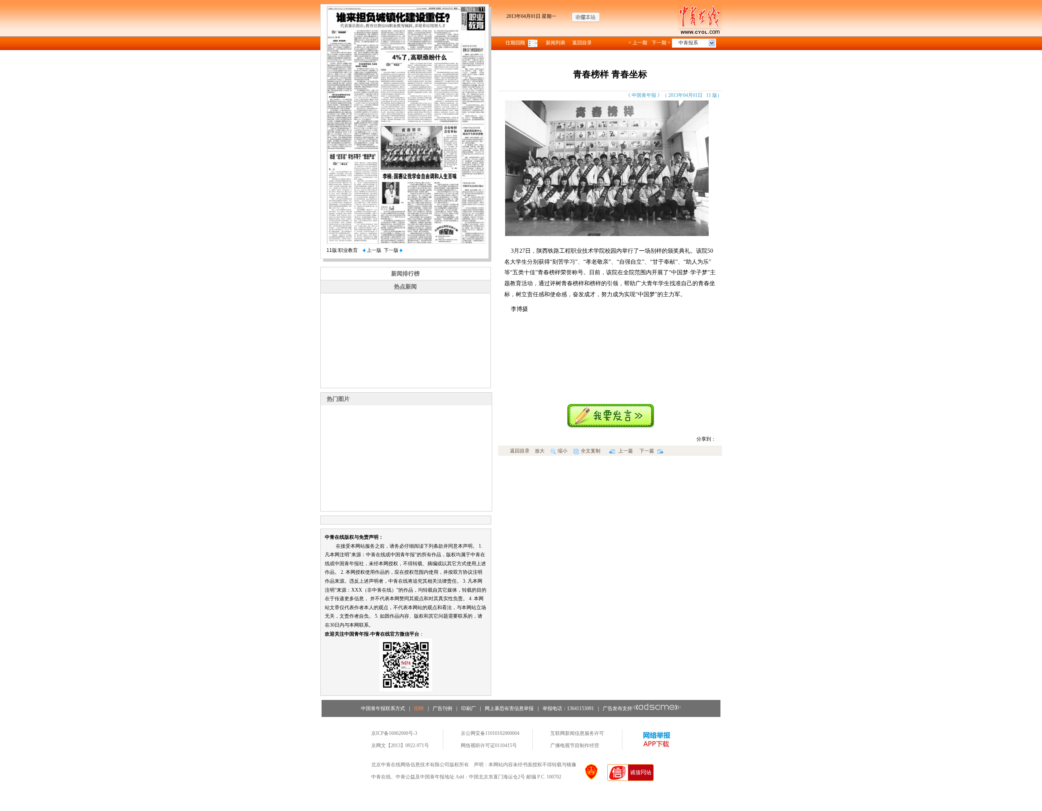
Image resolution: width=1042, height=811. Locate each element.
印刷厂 (468, 708)
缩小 (562, 451)
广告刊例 (442, 708)
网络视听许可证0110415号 (489, 745)
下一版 (392, 250)
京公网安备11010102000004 (490, 733)
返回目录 (582, 43)
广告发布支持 (617, 708)
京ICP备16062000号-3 (394, 733)
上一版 (373, 250)
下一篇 (647, 451)
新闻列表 (555, 43)
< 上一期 (637, 43)
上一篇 (625, 451)
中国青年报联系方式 (383, 708)
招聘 (419, 708)
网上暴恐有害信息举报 (509, 708)
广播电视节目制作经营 (574, 745)
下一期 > (661, 43)
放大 (540, 451)
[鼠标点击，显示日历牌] (533, 43)
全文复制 (590, 451)
